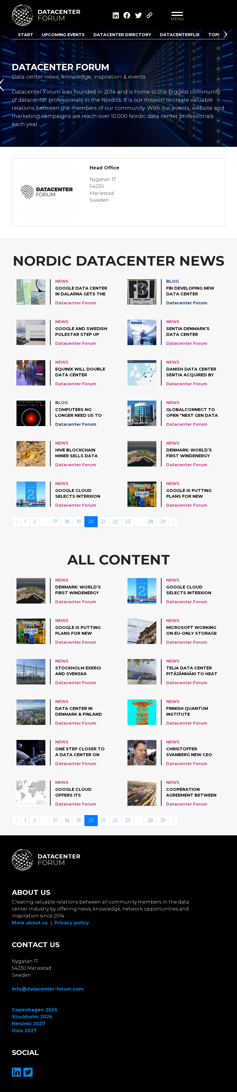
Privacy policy (71, 923)
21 (103, 521)
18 (66, 521)
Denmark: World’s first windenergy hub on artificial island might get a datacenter (189, 453)
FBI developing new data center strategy (190, 291)
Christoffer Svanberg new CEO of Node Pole (189, 752)
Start (25, 34)
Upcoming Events (63, 34)
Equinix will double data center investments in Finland (80, 372)
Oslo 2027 (24, 1030)
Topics (216, 34)
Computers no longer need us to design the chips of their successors (79, 413)
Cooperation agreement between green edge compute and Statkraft (191, 792)
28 (150, 521)
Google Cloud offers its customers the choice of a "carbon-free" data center (80, 792)
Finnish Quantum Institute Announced (187, 711)
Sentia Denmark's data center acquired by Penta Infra (189, 332)
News (61, 281)
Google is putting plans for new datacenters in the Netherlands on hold (190, 493)
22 (115, 521)
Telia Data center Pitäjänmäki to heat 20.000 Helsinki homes (191, 671)
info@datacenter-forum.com (48, 989)
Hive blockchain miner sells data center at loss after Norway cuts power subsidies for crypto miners (81, 453)
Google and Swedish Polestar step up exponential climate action (81, 332)
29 (163, 521)
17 (55, 521)
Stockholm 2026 (32, 1016)
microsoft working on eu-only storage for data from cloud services (191, 630)
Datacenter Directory (122, 34)
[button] (226, 35)
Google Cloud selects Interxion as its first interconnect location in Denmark (77, 493)
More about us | (32, 923)
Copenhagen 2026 (35, 1010)
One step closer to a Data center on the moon (80, 752)
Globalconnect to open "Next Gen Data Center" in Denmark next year (192, 413)
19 (79, 521)
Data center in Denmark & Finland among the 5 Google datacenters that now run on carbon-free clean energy (80, 711)
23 (127, 521)
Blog (172, 281)
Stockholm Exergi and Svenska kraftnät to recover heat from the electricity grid (80, 671)
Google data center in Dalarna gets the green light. (81, 291)
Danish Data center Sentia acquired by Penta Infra (191, 372)
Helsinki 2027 (28, 1023)
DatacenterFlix (180, 34)
